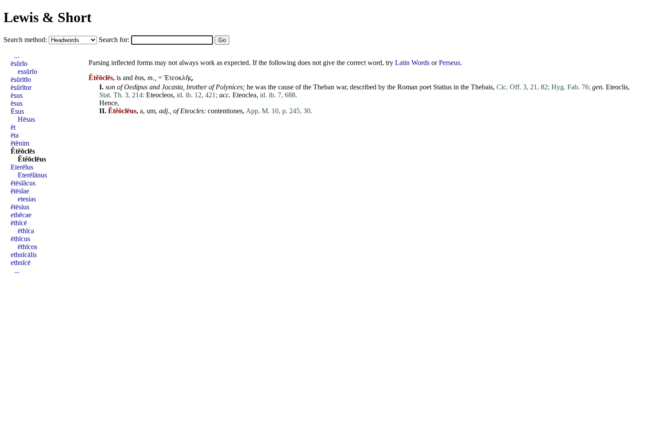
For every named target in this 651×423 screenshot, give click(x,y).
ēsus (17, 95)
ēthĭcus (20, 238)
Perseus (449, 62)
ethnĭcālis (24, 254)
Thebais (482, 87)
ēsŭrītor (21, 87)
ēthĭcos (27, 246)
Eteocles (192, 111)
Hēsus (26, 119)
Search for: (115, 39)
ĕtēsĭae (20, 191)
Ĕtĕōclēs (23, 151)
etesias (27, 199)
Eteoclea (244, 95)
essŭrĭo (27, 71)
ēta (15, 135)
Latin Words (412, 62)
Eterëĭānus (32, 175)
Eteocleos (159, 95)
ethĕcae (21, 215)
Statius (442, 87)
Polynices (229, 87)
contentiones (225, 111)
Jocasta (172, 87)
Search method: (26, 39)
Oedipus (135, 87)
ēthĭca (26, 231)
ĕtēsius (20, 207)
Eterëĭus (22, 167)
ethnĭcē (21, 262)
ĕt (13, 127)
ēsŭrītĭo (21, 79)
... (16, 55)
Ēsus (17, 111)
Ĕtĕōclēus (32, 159)
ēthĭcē (19, 223)
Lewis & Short (48, 17)
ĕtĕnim (20, 143)
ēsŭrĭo (19, 63)
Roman (407, 87)
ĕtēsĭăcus (23, 183)
